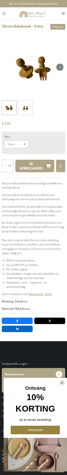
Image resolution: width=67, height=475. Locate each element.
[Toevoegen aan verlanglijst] (60, 166)
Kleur (7, 136)
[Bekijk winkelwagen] (63, 13)
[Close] (62, 383)
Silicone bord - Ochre (40, 294)
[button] (9, 107)
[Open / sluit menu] (4, 13)
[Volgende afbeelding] (59, 67)
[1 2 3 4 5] (7, 166)
